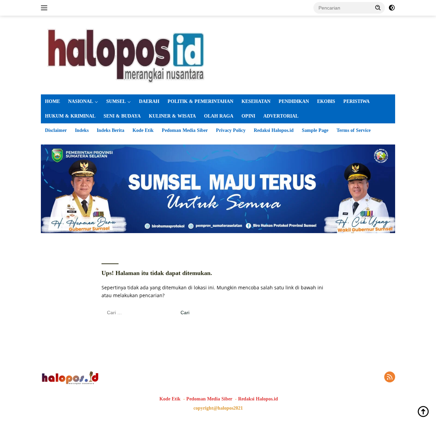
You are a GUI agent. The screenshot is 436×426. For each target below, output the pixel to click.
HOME (52, 101)
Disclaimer (56, 130)
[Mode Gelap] (391, 8)
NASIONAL (80, 101)
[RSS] (389, 377)
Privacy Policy (231, 130)
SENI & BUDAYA (122, 116)
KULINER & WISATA (172, 116)
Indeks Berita (110, 130)
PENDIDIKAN (294, 101)
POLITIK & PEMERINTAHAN (200, 101)
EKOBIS (326, 101)
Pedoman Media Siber (185, 130)
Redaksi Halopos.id (274, 130)
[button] (378, 7)
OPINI (248, 116)
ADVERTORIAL (280, 116)
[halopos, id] (218, 54)
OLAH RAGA (218, 116)
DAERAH (149, 101)
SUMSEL (116, 101)
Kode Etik (143, 130)
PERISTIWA (356, 101)
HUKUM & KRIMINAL (70, 116)
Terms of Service (354, 130)
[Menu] (45, 8)
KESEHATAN (256, 101)
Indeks (82, 130)
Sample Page (315, 130)
